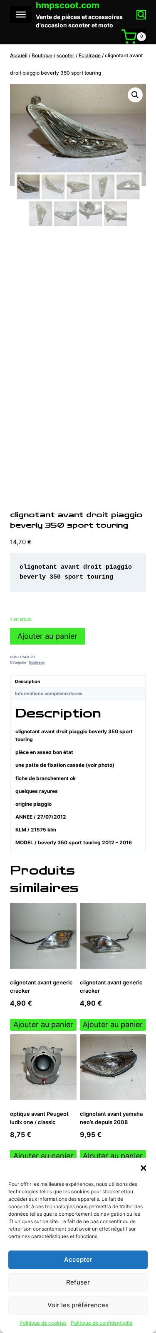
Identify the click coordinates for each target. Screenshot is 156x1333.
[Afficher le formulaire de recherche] (141, 14)
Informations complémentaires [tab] (48, 693)
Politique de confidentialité (102, 1323)
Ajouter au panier (47, 636)
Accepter (78, 1259)
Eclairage (37, 662)
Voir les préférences (78, 1305)
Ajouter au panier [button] (43, 1024)
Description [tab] (27, 681)
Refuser (78, 1282)
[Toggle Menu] (21, 14)
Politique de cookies (43, 1323)
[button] (143, 1168)
